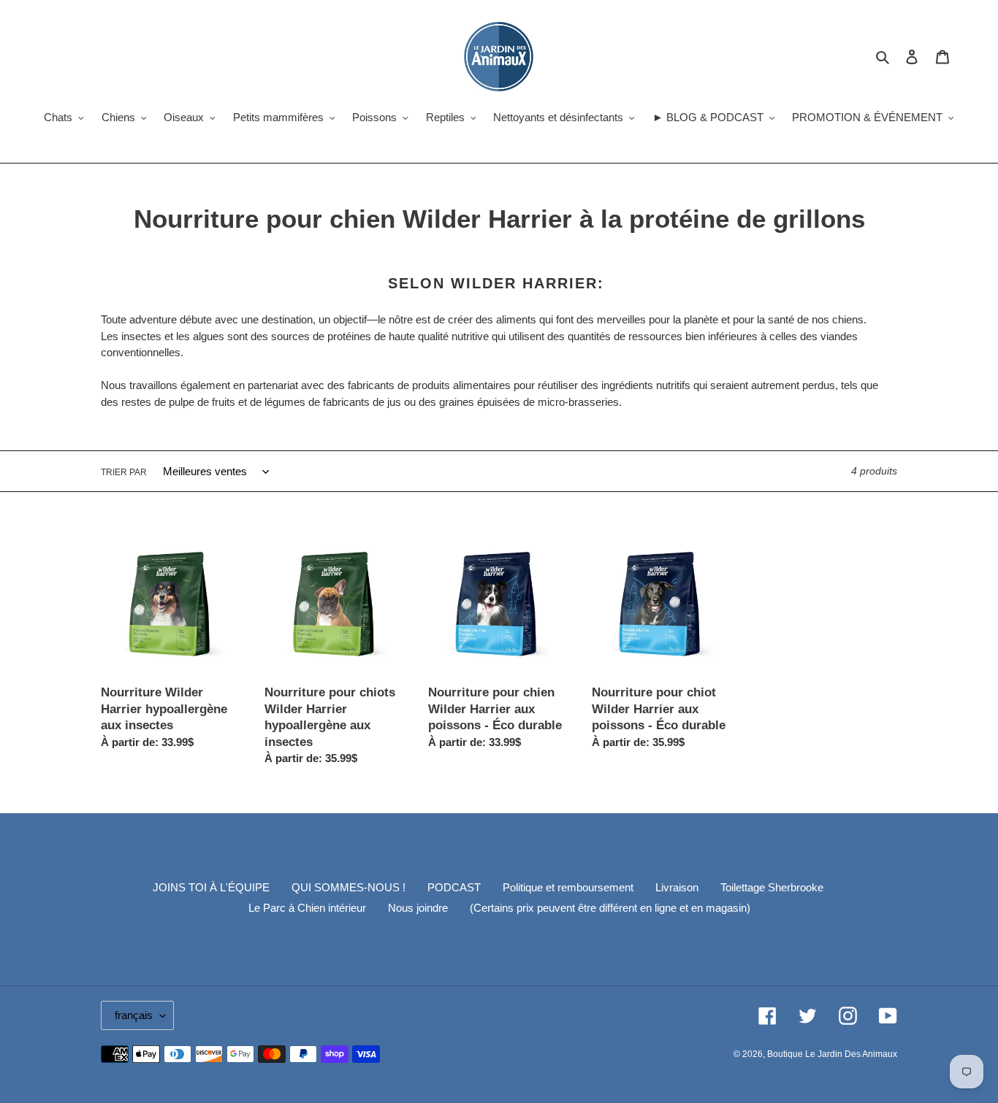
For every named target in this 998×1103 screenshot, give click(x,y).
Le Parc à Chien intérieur (307, 908)
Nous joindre (418, 908)
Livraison (676, 887)
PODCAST (454, 887)
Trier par (124, 472)
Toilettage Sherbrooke (771, 887)
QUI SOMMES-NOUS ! (348, 887)
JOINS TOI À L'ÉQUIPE (211, 887)
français (134, 1015)
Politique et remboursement (568, 887)
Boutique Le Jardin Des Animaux (832, 1054)
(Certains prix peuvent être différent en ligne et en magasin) (610, 908)
